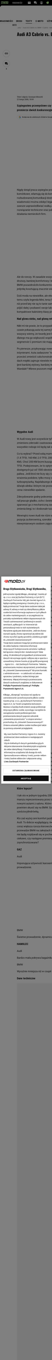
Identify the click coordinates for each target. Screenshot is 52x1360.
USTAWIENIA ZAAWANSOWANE (26, 770)
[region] (26, 680)
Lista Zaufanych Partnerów (16, 761)
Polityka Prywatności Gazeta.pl (17, 686)
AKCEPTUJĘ (26, 778)
